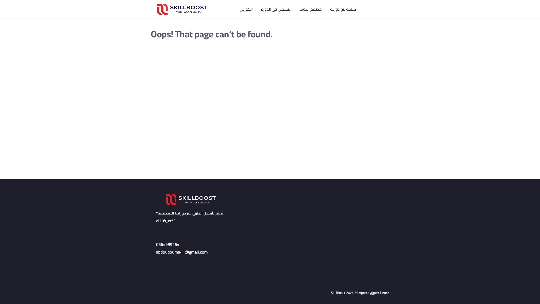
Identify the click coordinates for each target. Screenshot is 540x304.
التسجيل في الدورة (276, 9)
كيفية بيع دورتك (343, 9)
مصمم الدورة (311, 9)
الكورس (246, 9)
